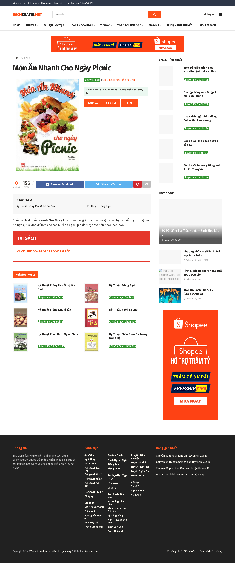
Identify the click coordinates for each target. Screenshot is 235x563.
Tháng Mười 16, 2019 (173, 240)
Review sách (208, 25)
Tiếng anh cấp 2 (93, 474)
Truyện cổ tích (139, 462)
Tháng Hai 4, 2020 (193, 279)
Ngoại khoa (137, 490)
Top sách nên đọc (129, 25)
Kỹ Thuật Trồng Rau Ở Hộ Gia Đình (36, 206)
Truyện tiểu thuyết (179, 25)
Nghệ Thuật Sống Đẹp (117, 521)
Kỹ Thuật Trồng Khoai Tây (54, 309)
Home (16, 25)
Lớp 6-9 (112, 488)
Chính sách (46, 3)
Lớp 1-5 (112, 479)
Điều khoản (33, 3)
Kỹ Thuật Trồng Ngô (99, 206)
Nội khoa (136, 495)
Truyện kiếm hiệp (140, 467)
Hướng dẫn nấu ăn (124, 79)
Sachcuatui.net (92, 551)
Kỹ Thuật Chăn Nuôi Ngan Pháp (58, 334)
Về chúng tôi (19, 3)
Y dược (105, 25)
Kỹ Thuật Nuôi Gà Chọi (123, 309)
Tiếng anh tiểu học (92, 484)
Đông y (135, 486)
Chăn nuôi (90, 511)
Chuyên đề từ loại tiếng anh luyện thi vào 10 (181, 455)
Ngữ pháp (89, 459)
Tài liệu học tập (54, 25)
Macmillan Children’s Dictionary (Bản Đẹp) (180, 474)
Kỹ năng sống (115, 515)
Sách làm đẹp (115, 527)
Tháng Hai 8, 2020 (193, 299)
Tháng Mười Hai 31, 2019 (196, 260)
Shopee (111, 102)
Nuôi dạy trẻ (91, 522)
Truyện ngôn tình (140, 471)
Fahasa (93, 102)
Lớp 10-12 (113, 483)
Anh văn (31, 25)
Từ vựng (88, 496)
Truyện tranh (138, 475)
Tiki (129, 102)
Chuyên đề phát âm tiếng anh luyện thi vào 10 (182, 468)
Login (210, 14)
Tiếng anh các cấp (92, 469)
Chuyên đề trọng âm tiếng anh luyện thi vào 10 (183, 462)
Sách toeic (90, 463)
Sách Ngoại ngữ (82, 25)
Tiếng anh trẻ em (93, 492)
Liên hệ (58, 3)
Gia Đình (153, 25)
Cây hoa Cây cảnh (94, 507)
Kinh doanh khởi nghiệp (117, 509)
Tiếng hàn (113, 464)
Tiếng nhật (114, 468)
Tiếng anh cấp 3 (93, 479)
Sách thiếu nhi (116, 531)
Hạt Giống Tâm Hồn (116, 502)
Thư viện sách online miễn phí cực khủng (50, 551)
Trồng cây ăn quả (93, 527)
